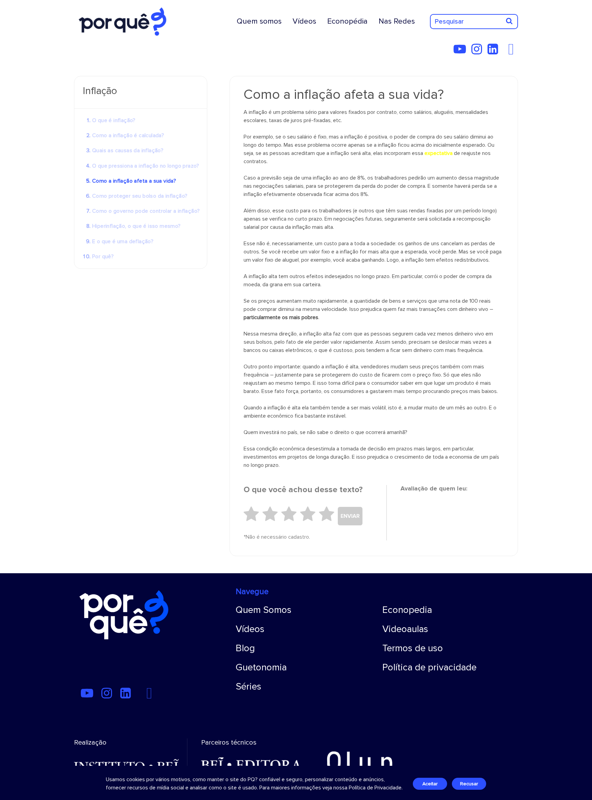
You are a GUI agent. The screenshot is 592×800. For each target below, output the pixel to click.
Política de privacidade (429, 667)
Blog (245, 648)
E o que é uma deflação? (122, 241)
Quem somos (259, 21)
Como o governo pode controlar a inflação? (146, 211)
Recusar (469, 784)
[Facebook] (513, 51)
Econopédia (347, 21)
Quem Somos (264, 610)
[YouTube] (462, 51)
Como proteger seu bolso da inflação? (139, 196)
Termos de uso (412, 648)
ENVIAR (350, 516)
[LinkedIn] (495, 51)
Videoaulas (405, 629)
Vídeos (304, 21)
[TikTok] (506, 51)
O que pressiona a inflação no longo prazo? (145, 165)
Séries (248, 686)
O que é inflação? (114, 120)
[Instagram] (478, 51)
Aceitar (429, 784)
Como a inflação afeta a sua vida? (134, 181)
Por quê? (103, 256)
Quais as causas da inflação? (127, 150)
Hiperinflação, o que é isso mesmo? (136, 226)
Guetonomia (261, 667)
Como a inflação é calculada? (128, 135)
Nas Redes (397, 21)
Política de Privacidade (375, 787)
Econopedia (407, 610)
